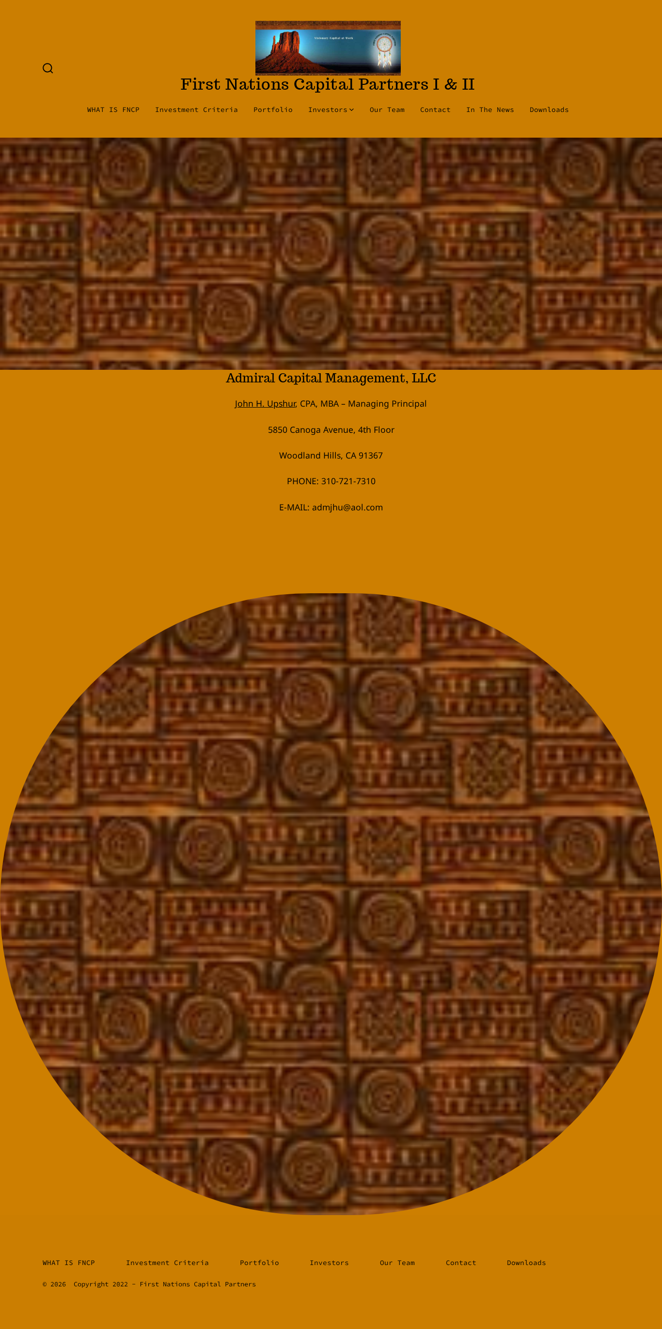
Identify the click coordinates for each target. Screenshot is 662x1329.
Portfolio (273, 109)
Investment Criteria (196, 109)
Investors (327, 109)
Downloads (549, 109)
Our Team (387, 109)
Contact (435, 109)
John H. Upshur (265, 403)
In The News (490, 109)
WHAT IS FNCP (113, 109)
